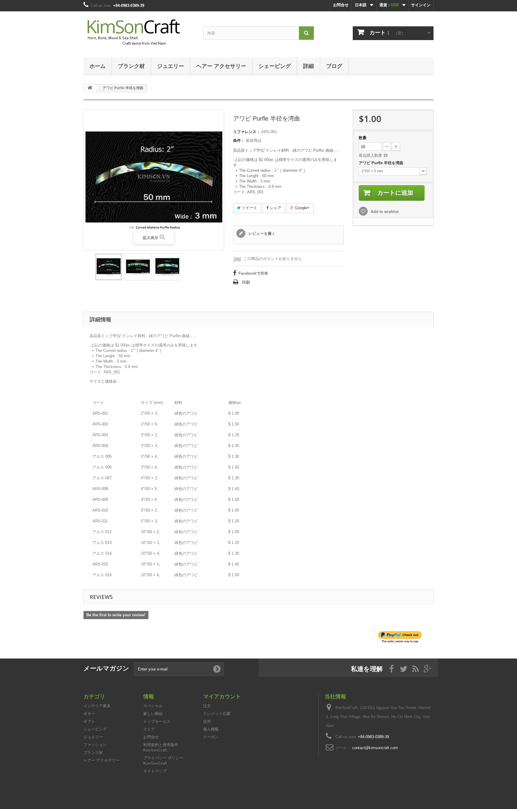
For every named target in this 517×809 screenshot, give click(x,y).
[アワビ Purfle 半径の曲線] (108, 267)
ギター (89, 713)
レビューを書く (261, 233)
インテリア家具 (97, 706)
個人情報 (211, 729)
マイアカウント (222, 696)
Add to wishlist (384, 211)
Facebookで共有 (253, 273)
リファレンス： (246, 132)
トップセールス (157, 721)
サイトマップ (155, 771)
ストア (149, 729)
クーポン (211, 737)
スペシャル (153, 706)
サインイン (421, 5)
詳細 (308, 65)
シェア (274, 208)
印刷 (246, 282)
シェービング (274, 65)
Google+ (302, 208)
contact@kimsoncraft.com (375, 748)
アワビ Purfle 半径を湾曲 (382, 163)
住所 (207, 721)
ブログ (334, 65)
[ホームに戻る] (89, 88)
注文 (207, 706)
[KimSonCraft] (138, 33)
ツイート (249, 208)
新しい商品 (153, 713)
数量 (363, 138)
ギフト (89, 721)
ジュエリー (170, 65)
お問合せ (341, 5)
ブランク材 (131, 65)
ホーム (97, 65)
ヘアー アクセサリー (221, 65)
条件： (239, 140)
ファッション (95, 745)
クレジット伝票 (216, 713)
